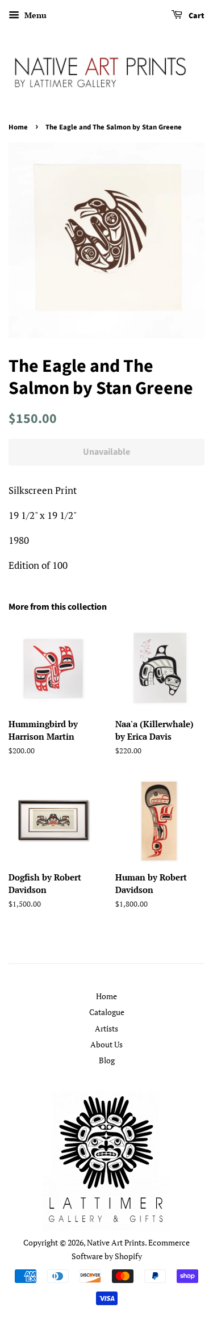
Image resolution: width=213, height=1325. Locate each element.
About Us (106, 1044)
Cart (195, 16)
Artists (106, 1028)
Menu (34, 15)
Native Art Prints (116, 1242)
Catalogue (106, 1012)
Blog (107, 1060)
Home (18, 127)
